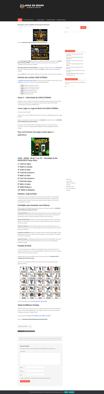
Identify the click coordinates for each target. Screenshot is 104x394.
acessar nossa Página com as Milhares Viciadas (39, 315)
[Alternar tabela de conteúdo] (29, 327)
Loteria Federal (40, 19)
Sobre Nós (68, 190)
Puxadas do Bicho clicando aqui (39, 301)
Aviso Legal (68, 179)
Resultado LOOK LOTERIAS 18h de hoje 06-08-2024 (51, 338)
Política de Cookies (70, 186)
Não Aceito (71, 392)
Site (21, 375)
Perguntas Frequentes (70, 182)
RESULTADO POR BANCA (28, 19)
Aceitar (66, 392)
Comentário (23, 351)
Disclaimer (68, 184)
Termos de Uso (69, 181)
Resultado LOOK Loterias (29, 331)
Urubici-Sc (23, 74)
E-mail (21, 371)
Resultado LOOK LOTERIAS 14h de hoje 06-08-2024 (29, 338)
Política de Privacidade (70, 188)
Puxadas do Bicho (61, 19)
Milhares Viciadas (50, 19)
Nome (21, 367)
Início (20, 19)
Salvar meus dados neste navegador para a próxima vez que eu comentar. (36, 378)
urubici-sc (30, 26)
